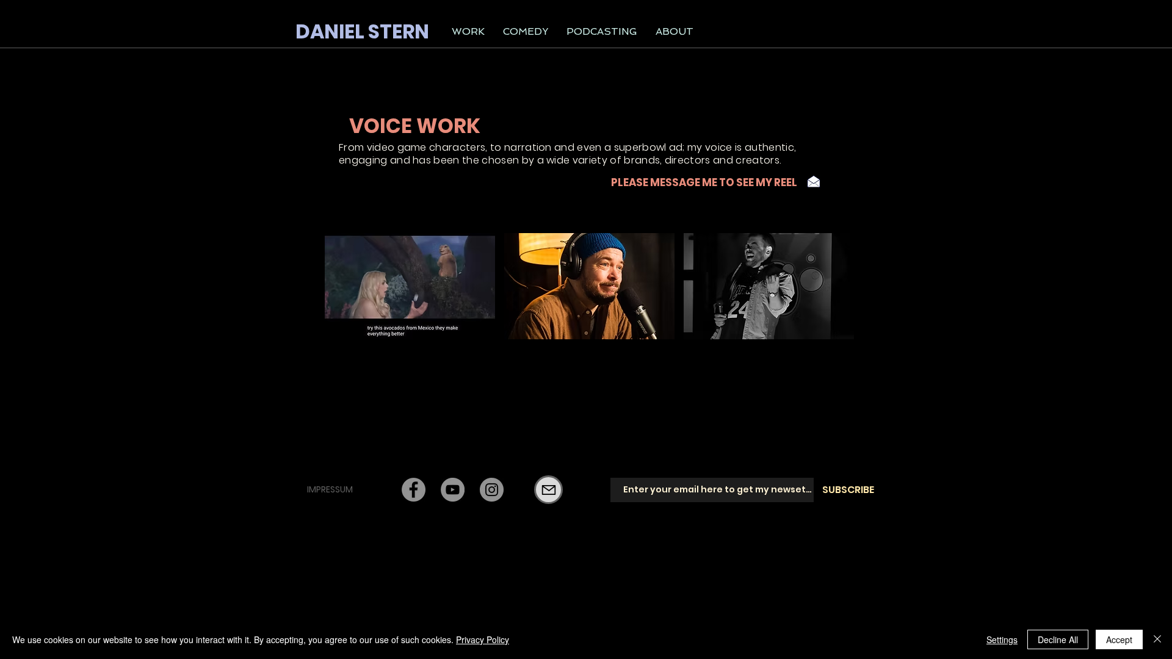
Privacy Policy (482, 639)
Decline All (1058, 639)
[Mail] (548, 489)
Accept (1119, 639)
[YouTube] (453, 490)
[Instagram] (492, 490)
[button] (468, 31)
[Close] (1157, 639)
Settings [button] (1002, 639)
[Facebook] (413, 490)
